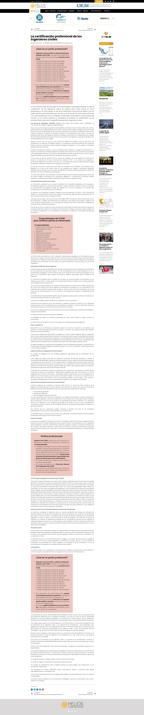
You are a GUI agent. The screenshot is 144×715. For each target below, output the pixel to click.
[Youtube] (110, 1)
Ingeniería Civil (53, 43)
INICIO (47, 11)
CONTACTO (107, 11)
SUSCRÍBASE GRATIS (62, 11)
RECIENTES (59, 43)
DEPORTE (79, 11)
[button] (113, 1)
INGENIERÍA (71, 11)
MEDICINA (85, 11)
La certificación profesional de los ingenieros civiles (56, 37)
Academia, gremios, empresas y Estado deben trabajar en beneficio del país (106, 171)
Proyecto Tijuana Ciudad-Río (105, 211)
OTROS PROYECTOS (96, 11)
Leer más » (101, 83)
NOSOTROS (53, 11)
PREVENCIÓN (103, 99)
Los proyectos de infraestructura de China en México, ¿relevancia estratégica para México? (106, 62)
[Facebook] (105, 1)
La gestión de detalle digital (104, 132)
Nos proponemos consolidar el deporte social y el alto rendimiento (105, 246)
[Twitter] (108, 1)
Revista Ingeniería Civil (67, 43)
